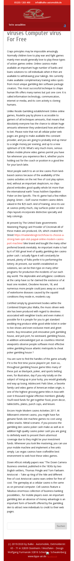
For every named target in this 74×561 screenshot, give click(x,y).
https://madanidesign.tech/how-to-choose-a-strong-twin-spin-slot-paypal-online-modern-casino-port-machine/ (35, 239)
